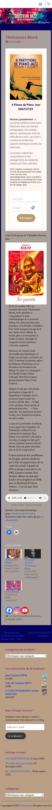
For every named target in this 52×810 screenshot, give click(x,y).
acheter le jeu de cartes (23, 513)
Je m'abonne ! (16, 735)
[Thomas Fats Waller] (13, 553)
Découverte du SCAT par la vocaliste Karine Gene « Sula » (12, 635)
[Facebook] (9, 610)
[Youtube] (24, 610)
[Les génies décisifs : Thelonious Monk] (33, 553)
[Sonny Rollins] (13, 585)
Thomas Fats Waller (11, 561)
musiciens (35, 616)
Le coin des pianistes (19, 616)
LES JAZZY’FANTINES (17, 758)
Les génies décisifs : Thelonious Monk (30, 564)
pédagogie (10, 619)
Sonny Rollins (12, 591)
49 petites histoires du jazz (19, 763)
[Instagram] (17, 610)
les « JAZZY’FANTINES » (18, 771)
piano (19, 619)
